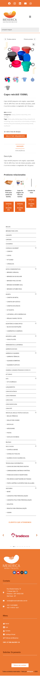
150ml (9, 119)
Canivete (9, 235)
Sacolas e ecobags (13, 437)
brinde (24, 119)
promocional (24, 123)
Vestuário (9, 488)
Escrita (8, 294)
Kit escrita (10, 310)
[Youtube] (18, 572)
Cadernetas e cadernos (14, 331)
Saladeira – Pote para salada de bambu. (8, 194)
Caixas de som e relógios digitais (18, 466)
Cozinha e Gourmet (21, 114)
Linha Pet (9, 408)
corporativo (17, 121)
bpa (21, 119)
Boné (8, 491)
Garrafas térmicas (13, 356)
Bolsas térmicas (12, 416)
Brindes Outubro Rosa (14, 289)
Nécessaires (11, 428)
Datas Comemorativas (13, 269)
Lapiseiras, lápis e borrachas (16, 314)
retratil (31, 123)
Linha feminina (11, 395)
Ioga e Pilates (11, 339)
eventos (6, 123)
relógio (8, 442)
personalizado (16, 123)
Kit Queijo (10, 260)
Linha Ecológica (11, 391)
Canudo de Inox (31, 191)
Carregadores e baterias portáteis (18, 470)
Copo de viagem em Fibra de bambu (20, 194)
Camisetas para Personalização (17, 496)
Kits (7, 379)
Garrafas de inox (11, 349)
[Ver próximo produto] (34, 39)
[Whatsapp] (30, 3)
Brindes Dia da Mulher (14, 276)
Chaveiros (9, 244)
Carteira (8, 239)
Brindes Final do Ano (14, 281)
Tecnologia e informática (14, 463)
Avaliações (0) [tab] (20, 150)
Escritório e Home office (14, 323)
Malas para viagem (13, 420)
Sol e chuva (10, 446)
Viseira (9, 512)
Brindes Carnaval (13, 272)
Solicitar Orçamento (15, 136)
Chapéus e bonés (12, 449)
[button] (30, 16)
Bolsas (8, 227)
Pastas (9, 433)
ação (13, 119)
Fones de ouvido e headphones (17, 475)
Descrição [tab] (20, 146)
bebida (17, 119)
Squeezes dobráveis (13, 360)
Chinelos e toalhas (13, 454)
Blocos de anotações (14, 327)
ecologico (32, 121)
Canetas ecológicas (13, 306)
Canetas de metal (12, 297)
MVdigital (30, 671)
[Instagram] (14, 3)
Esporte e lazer (11, 336)
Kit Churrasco (12, 382)
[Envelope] (25, 3)
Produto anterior (11, 39)
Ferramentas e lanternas (14, 345)
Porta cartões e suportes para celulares (20, 483)
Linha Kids (9, 400)
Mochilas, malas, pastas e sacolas (17, 413)
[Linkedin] (20, 3)
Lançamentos (10, 387)
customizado (25, 121)
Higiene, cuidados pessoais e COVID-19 (18, 370)
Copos (13, 114)
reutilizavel (7, 126)
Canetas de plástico (13, 302)
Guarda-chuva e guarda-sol (16, 458)
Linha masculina (11, 404)
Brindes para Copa (12, 231)
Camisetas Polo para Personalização (19, 500)
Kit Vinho (9, 374)
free (10, 123)
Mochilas (10, 424)
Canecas (9, 251)
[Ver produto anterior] (5, 39)
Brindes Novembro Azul (15, 285)
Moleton (10, 504)
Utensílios (10, 264)
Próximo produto (28, 39)
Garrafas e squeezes (12, 353)
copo (11, 121)
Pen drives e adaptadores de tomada (19, 479)
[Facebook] (9, 3)
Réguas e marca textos (14, 318)
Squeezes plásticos (13, 365)
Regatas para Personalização (17, 508)
